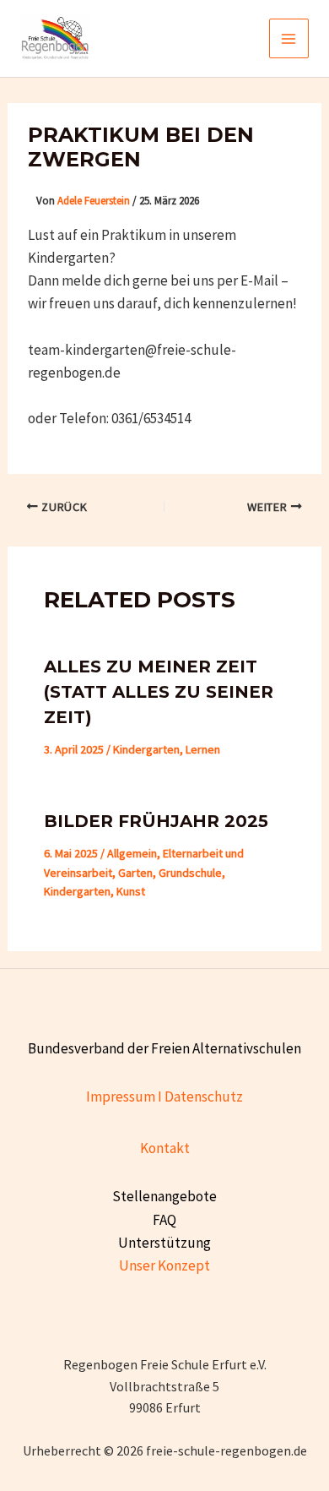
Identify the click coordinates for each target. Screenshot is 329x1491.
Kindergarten (146, 749)
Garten (135, 872)
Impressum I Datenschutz (164, 1096)
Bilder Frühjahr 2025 (156, 821)
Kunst (130, 891)
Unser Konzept (164, 1265)
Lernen (203, 749)
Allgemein (132, 853)
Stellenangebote (164, 1196)
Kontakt (165, 1148)
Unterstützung (164, 1242)
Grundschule (190, 872)
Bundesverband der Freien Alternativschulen (164, 1048)
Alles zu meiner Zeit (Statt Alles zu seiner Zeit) (158, 691)
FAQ (164, 1220)
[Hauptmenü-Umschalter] (289, 39)
